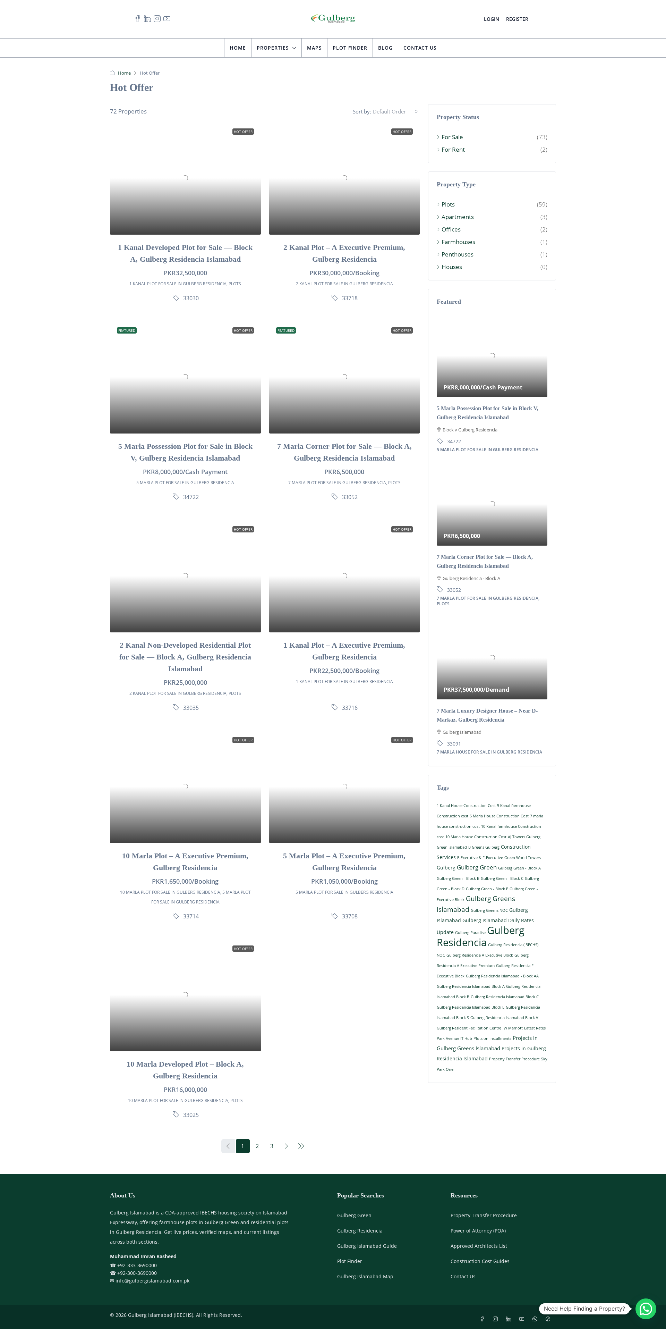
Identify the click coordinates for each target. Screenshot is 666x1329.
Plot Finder (350, 47)
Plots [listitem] (448, 204)
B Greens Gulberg (484, 847)
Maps (314, 47)
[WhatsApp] (536, 1320)
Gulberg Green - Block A (519, 868)
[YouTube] (523, 1320)
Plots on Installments (492, 1038)
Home (238, 47)
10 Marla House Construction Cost (475, 836)
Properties (273, 47)
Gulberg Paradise (470, 932)
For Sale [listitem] (452, 137)
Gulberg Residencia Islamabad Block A (471, 986)
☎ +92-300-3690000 (133, 1273)
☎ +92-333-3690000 (133, 1266)
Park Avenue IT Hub (454, 1038)
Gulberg (446, 868)
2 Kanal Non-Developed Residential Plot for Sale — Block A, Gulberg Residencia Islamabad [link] (185, 657)
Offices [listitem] (451, 229)
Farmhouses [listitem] (458, 242)
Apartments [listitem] (458, 217)
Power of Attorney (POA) (478, 1231)
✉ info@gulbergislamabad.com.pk (149, 1281)
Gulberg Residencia (480, 936)
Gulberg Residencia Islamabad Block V (504, 1017)
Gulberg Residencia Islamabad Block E (470, 1007)
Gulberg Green (477, 867)
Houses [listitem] (452, 267)
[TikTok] (549, 1320)
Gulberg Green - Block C (502, 878)
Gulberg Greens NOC (489, 910)
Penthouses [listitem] (457, 254)
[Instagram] (497, 1320)
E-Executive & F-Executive (480, 857)
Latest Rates (535, 1028)
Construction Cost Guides (480, 1262)
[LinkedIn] (510, 1320)
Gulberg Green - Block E (487, 888)
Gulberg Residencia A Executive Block (479, 955)
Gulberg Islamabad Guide (367, 1246)
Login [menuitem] (491, 19)
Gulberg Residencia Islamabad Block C (505, 996)
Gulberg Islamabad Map (365, 1277)
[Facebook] (483, 1320)
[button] (645, 1308)
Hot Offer (243, 131)
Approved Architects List (479, 1246)
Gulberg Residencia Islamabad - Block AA (502, 976)
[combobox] (395, 111)
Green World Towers (522, 857)
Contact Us (420, 47)
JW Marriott (513, 1028)
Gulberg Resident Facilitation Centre (469, 1028)
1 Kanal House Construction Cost (466, 805)
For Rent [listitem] (453, 149)
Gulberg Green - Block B (458, 878)
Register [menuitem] (517, 19)
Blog (385, 47)
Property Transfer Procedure (514, 1059)
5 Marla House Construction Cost (499, 816)
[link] (185, 178)
